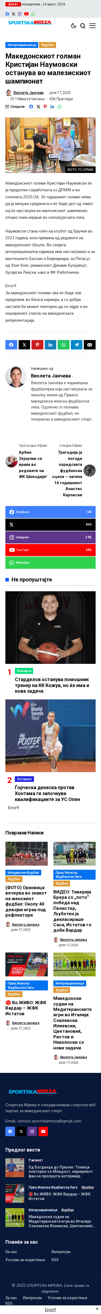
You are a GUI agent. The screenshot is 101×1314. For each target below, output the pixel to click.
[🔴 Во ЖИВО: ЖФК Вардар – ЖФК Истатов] (14, 1193)
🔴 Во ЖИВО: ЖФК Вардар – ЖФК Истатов (25, 1008)
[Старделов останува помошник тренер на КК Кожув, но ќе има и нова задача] (50, 627)
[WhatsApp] (33, 14)
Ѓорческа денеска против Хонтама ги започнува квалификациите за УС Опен (47, 793)
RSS (55, 1260)
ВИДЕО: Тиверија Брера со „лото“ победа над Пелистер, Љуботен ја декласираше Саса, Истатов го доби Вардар (72, 911)
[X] (13, 13)
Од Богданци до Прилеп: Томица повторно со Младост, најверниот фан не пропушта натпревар (61, 1171)
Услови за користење (25, 1260)
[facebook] (7, 14)
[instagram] (20, 14)
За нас (11, 1252)
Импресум (61, 1252)
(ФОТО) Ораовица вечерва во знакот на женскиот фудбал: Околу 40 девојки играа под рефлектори (26, 901)
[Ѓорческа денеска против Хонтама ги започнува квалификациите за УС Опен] (50, 735)
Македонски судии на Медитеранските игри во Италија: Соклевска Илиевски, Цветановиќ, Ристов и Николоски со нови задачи (72, 1023)
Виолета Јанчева (28, 93)
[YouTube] (26, 13)
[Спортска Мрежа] (29, 23)
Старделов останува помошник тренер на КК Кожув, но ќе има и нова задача (52, 685)
